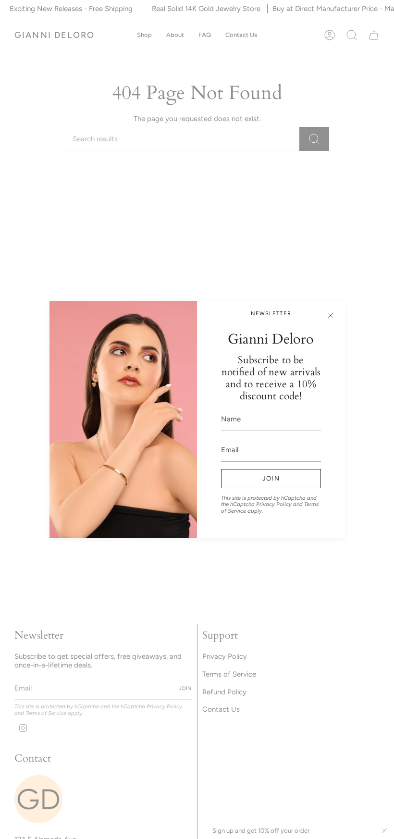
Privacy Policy (274, 504)
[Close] (330, 315)
